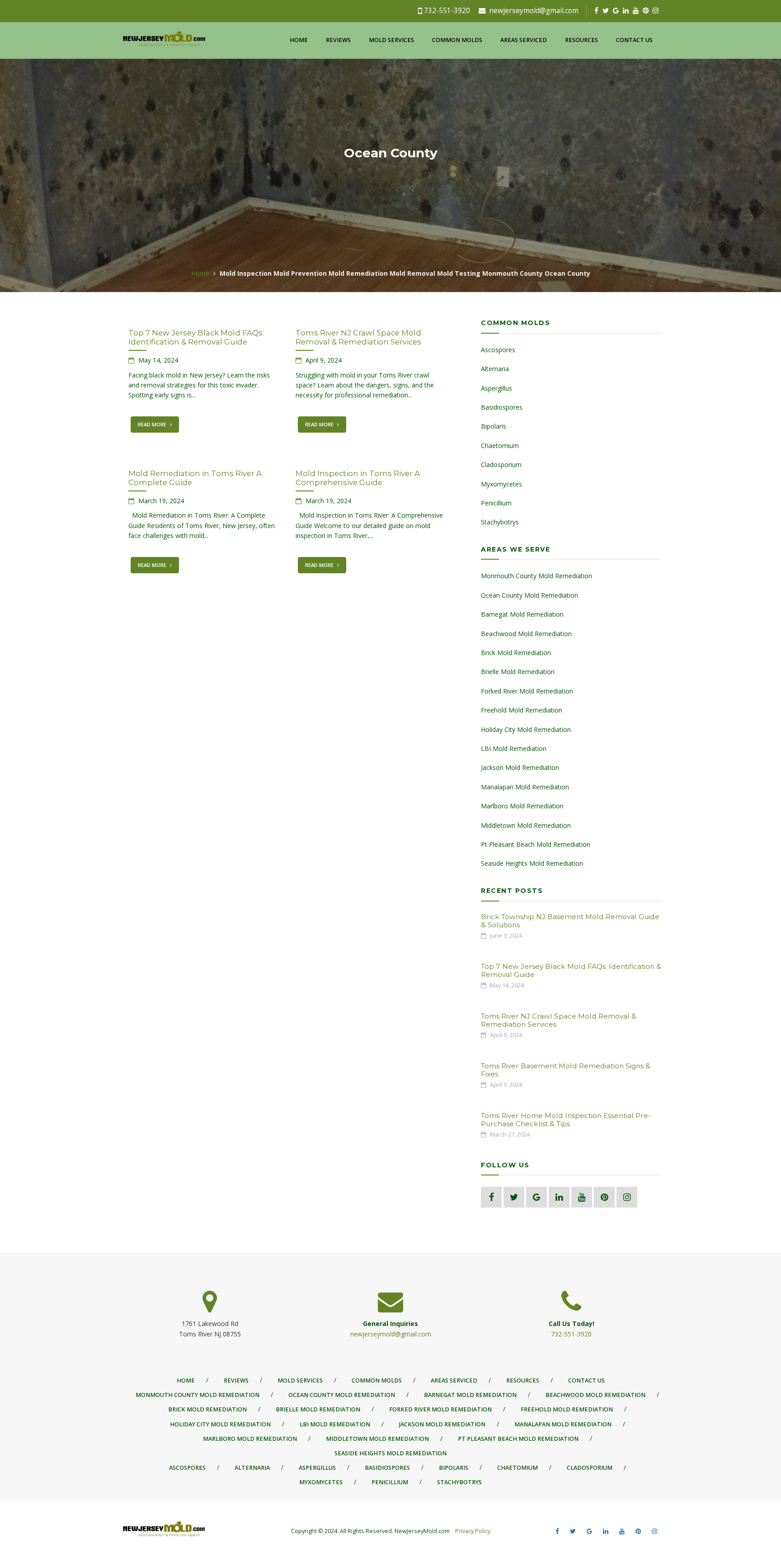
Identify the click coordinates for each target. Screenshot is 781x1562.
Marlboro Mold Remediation (522, 806)
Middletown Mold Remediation (526, 825)
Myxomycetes (501, 484)
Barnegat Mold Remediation (522, 614)
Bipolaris (493, 426)
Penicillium (496, 503)
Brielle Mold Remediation (518, 671)
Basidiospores (501, 407)
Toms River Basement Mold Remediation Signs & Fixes (565, 1070)
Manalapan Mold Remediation (525, 787)
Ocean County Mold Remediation (529, 595)
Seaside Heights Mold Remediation (532, 863)
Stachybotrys (500, 522)
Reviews (338, 40)
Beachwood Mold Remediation (526, 633)
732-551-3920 (447, 10)
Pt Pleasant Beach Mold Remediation (535, 844)
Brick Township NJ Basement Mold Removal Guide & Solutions (570, 920)
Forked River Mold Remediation (527, 691)
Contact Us (634, 40)
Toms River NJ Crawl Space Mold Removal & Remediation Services (358, 337)
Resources (581, 40)
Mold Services (391, 40)
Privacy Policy (472, 1531)
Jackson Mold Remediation (520, 767)
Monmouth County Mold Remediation (536, 575)
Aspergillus (496, 388)
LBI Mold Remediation (513, 748)
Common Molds (457, 40)
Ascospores (498, 349)
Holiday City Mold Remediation (526, 729)
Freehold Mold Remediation (521, 710)
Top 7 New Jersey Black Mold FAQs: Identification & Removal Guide (196, 337)
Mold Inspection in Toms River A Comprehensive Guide (358, 478)
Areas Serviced (523, 40)
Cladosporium (501, 464)
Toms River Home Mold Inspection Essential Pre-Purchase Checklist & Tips (566, 1119)
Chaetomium (500, 445)
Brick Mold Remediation (516, 652)
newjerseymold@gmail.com (534, 10)
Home (299, 40)
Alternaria (495, 368)
